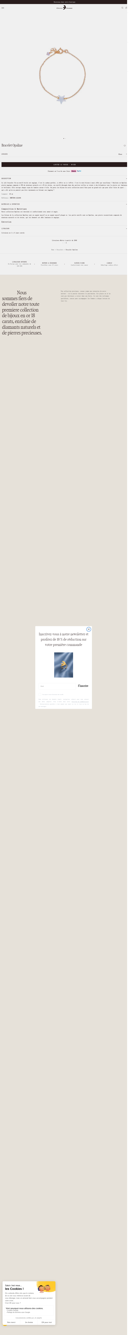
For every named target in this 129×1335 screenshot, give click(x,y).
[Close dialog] (89, 629)
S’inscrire (83, 686)
